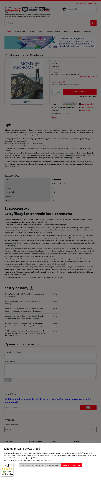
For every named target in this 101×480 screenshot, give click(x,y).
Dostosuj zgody (53, 465)
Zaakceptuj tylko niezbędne (32, 465)
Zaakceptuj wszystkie (71, 465)
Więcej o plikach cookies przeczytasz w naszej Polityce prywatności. (28, 460)
